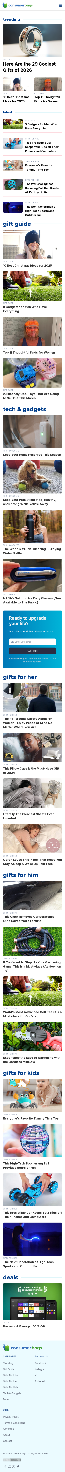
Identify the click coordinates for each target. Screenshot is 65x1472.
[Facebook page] (5, 1466)
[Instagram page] (9, 1466)
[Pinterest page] (18, 1466)
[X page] (13, 1466)
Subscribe (33, 650)
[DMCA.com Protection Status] (12, 1460)
